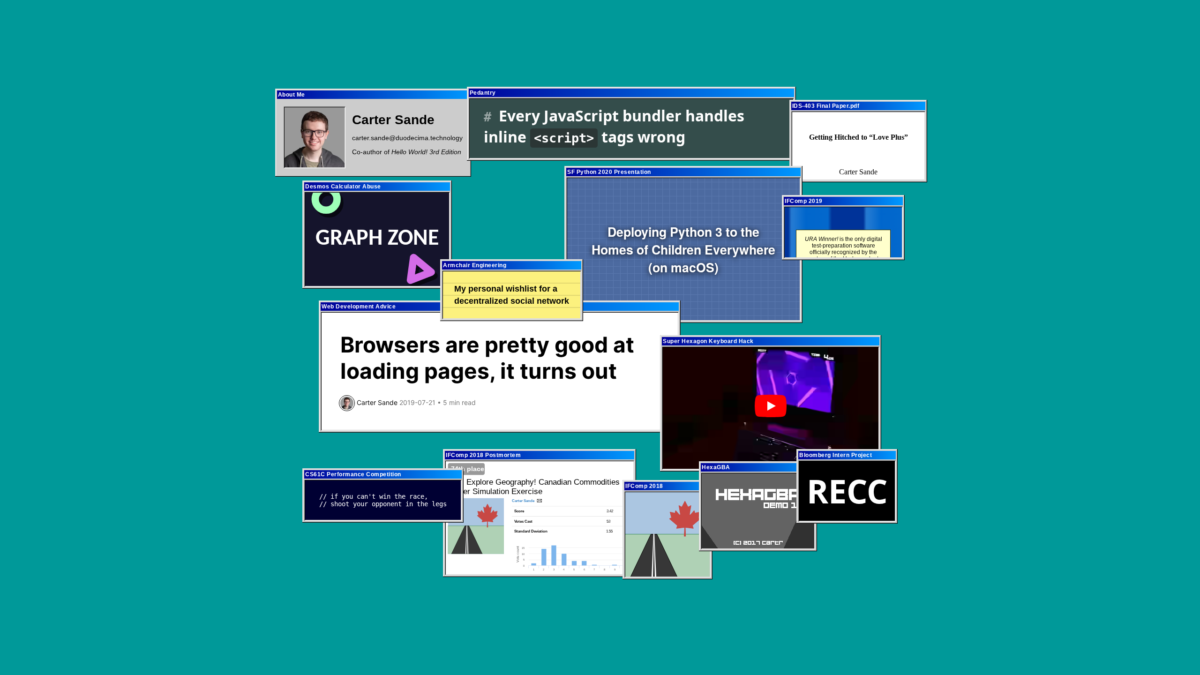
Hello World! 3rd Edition (426, 152)
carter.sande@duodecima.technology (407, 138)
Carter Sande (393, 119)
